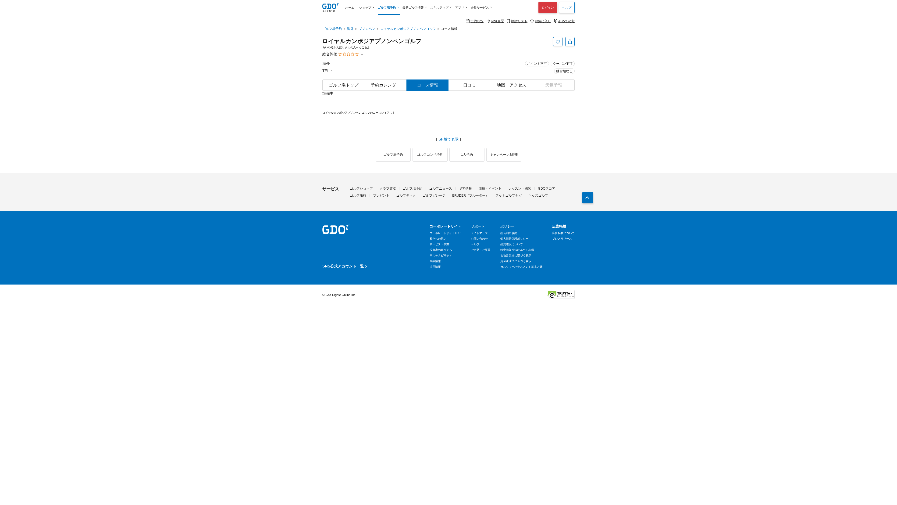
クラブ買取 (388, 188)
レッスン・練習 (519, 188)
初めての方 (566, 21)
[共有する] (570, 41)
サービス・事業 (439, 244)
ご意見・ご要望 (481, 250)
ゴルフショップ (361, 188)
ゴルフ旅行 (358, 195)
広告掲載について (563, 233)
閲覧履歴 (497, 21)
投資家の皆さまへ (441, 250)
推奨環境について (511, 244)
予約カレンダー (385, 85)
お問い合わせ (479, 238)
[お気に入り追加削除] (557, 41)
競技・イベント (490, 188)
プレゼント (381, 195)
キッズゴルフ (538, 195)
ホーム (349, 7)
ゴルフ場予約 (332, 29)
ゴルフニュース (440, 188)
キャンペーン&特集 (504, 154)
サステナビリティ (441, 255)
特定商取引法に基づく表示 (517, 250)
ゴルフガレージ (434, 195)
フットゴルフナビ (508, 195)
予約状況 (477, 21)
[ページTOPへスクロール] (587, 197)
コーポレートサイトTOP (445, 233)
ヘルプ (566, 7)
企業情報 (435, 261)
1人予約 (467, 154)
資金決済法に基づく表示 (515, 261)
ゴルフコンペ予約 (430, 154)
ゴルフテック (406, 195)
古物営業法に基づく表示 (515, 255)
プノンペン (367, 29)
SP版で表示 (448, 139)
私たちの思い (438, 238)
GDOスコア (546, 188)
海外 (350, 29)
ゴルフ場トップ (343, 85)
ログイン (548, 7)
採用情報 (435, 266)
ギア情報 (465, 188)
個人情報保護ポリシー (514, 238)
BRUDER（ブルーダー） (470, 195)
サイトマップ (479, 233)
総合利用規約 (508, 233)
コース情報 (427, 85)
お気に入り (543, 21)
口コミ (469, 85)
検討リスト (519, 21)
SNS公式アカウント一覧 (343, 266)
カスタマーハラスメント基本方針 (521, 266)
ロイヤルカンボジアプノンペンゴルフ (408, 29)
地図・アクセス (511, 85)
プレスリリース (562, 238)
